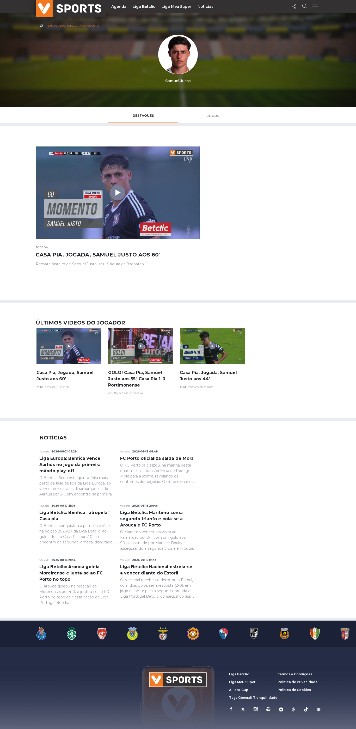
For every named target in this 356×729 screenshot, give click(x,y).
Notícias (205, 6)
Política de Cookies (294, 690)
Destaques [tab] (143, 116)
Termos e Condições (295, 674)
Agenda (118, 6)
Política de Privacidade (297, 682)
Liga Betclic (144, 6)
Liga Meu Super (176, 6)
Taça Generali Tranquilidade (253, 698)
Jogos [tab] (213, 116)
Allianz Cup (238, 690)
